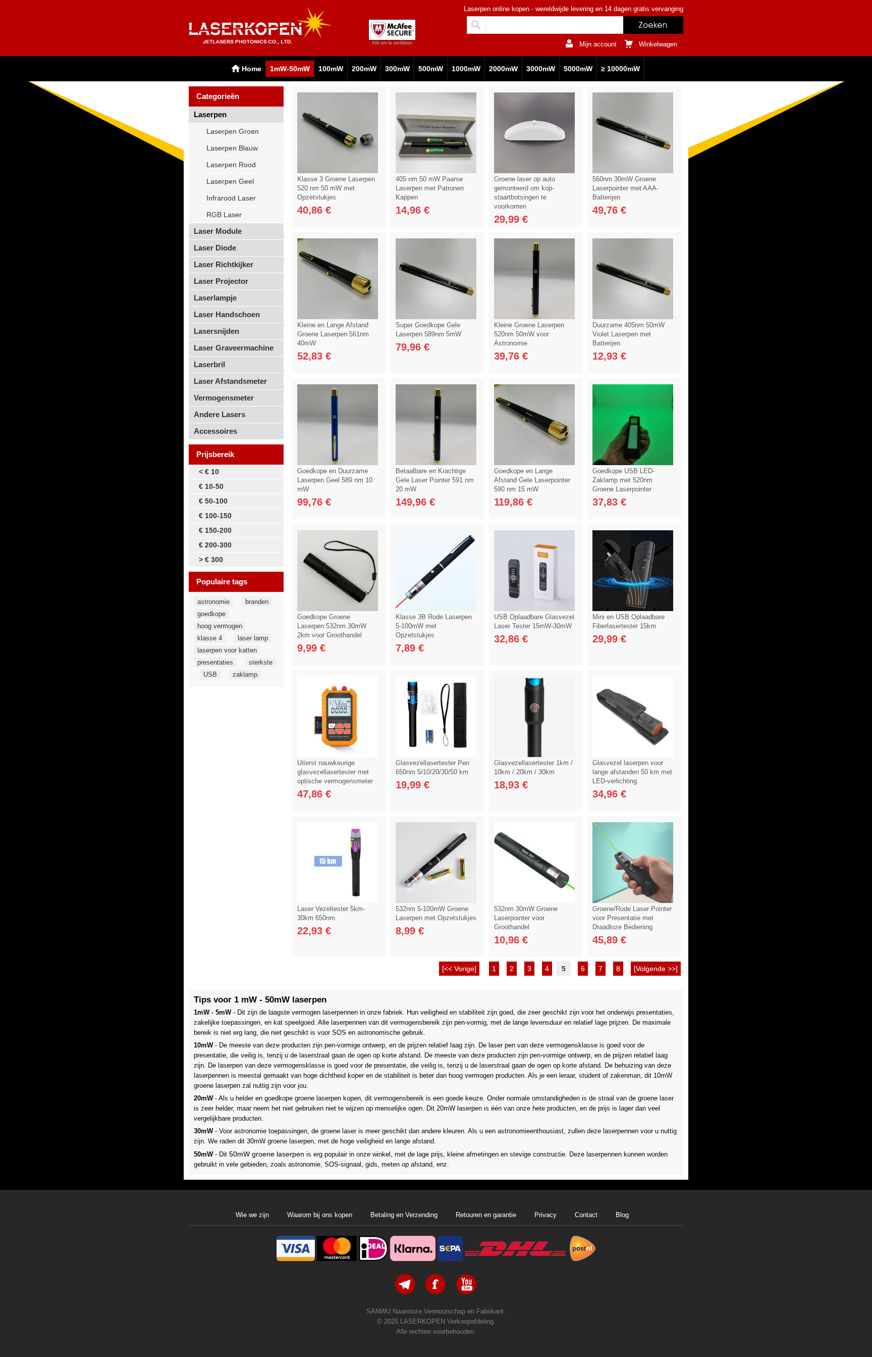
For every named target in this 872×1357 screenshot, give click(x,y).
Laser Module (218, 231)
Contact (586, 1215)
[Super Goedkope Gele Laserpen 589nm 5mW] (436, 317)
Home (251, 69)
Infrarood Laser (231, 198)
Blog (622, 1215)
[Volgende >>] (656, 969)
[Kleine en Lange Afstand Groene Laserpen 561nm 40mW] (337, 317)
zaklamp (245, 674)
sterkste (260, 662)
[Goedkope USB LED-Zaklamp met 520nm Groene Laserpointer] (632, 463)
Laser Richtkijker (223, 264)
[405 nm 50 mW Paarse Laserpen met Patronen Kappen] (436, 171)
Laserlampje (215, 297)
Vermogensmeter (224, 397)
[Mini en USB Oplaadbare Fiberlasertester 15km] (632, 609)
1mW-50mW (290, 69)
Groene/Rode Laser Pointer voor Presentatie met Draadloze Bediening (632, 918)
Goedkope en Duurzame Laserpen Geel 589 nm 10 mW (334, 480)
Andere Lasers (219, 414)
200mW (364, 69)
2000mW (503, 69)
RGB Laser (224, 215)
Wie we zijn (252, 1215)
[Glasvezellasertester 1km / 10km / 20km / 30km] (534, 754)
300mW (397, 69)
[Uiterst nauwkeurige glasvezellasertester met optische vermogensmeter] (337, 754)
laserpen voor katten (227, 650)
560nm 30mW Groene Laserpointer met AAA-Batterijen (625, 188)
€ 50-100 (213, 501)
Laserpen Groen (232, 131)
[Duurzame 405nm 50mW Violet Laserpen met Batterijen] (632, 317)
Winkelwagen (658, 44)
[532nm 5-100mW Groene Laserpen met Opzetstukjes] (436, 900)
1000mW (466, 69)
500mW (430, 69)
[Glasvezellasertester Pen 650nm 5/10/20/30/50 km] (436, 754)
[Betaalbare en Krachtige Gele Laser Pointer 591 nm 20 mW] (436, 463)
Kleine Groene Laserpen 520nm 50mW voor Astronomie (529, 334)
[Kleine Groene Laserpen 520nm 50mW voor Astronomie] (534, 317)
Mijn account (598, 44)
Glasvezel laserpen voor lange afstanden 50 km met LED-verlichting (632, 772)
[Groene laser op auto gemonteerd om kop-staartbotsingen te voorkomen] (534, 171)
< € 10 (209, 472)
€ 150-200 (215, 530)
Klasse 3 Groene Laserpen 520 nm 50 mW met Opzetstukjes (336, 188)
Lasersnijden (216, 331)
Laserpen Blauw (232, 148)
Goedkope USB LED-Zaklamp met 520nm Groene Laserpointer (623, 480)
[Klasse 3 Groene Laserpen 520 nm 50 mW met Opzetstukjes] (337, 171)
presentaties (215, 662)
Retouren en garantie (486, 1215)
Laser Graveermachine (234, 347)
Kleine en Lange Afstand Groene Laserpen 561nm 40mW (333, 334)
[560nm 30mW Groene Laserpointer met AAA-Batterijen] (632, 171)
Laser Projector (221, 281)
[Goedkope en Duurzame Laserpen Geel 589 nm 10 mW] (337, 463)
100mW (330, 69)
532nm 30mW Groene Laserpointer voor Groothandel (526, 918)
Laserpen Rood (231, 165)
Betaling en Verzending (404, 1215)
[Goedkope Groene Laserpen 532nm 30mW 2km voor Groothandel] (337, 609)
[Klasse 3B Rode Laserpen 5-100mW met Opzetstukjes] (436, 609)
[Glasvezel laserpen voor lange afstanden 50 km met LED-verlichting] (632, 754)
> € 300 (211, 560)
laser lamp (253, 638)
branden (256, 602)
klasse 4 (209, 638)
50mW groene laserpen (266, 1154)
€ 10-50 (211, 486)
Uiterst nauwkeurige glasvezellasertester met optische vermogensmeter (335, 772)
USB (210, 674)
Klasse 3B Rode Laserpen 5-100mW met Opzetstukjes (434, 626)
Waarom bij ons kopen (319, 1215)
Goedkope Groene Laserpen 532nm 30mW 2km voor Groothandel (331, 626)
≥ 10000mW (620, 69)
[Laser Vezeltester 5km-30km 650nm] (337, 900)
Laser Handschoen (227, 314)
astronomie (213, 602)
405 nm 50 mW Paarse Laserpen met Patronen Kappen (430, 188)
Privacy (545, 1215)
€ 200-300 (215, 545)
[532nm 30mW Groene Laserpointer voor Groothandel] (534, 900)
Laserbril (209, 364)
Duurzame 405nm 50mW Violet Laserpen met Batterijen (628, 334)
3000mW (540, 69)
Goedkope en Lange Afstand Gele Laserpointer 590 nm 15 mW (532, 480)
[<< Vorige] (459, 969)
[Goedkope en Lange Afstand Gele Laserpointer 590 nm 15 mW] (534, 463)
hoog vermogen (219, 626)
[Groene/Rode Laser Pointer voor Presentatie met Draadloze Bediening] (632, 900)
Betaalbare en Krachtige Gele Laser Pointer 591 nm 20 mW (435, 480)
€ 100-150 (215, 516)
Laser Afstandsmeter (230, 381)
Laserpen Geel (230, 181)
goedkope (211, 614)
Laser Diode (215, 247)
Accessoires (215, 431)
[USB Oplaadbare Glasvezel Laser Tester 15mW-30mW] (534, 609)
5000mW (578, 69)
